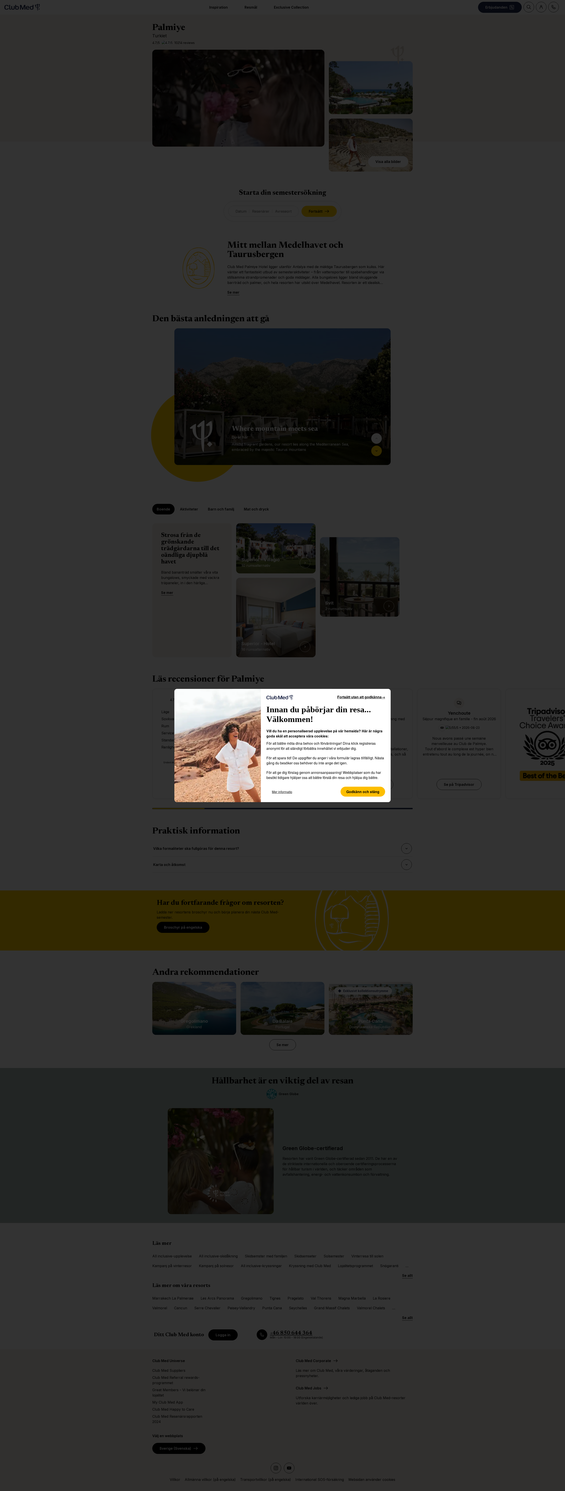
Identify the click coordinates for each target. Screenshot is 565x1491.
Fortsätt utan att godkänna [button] (361, 696)
